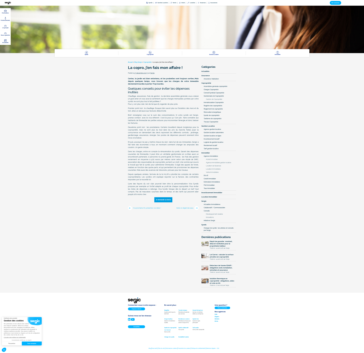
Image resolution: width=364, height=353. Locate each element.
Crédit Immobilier (210, 179)
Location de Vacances (213, 166)
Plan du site (161, 348)
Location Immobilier (209, 197)
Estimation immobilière (212, 182)
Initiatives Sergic (209, 220)
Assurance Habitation (211, 79)
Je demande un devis (163, 200)
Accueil (130, 62)
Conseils (207, 211)
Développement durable (214, 214)
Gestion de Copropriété (214, 99)
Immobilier (205, 153)
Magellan (166, 310)
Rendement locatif (210, 145)
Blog (150, 348)
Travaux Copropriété (211, 122)
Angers (217, 316)
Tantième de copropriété (212, 118)
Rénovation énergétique (212, 112)
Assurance (205, 76)
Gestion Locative (208, 126)
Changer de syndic (169, 337)
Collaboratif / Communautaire (214, 208)
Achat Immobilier (212, 159)
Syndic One (196, 319)
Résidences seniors (184, 319)
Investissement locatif (212, 139)
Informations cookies (171, 348)
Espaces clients (136, 309)
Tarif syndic (196, 327)
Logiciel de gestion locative (213, 142)
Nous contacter (222, 308)
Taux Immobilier (209, 188)
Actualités (205, 71)
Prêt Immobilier (209, 185)
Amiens (217, 319)
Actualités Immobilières (212, 204)
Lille (216, 314)
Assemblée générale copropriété (215, 86)
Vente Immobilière (212, 172)
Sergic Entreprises (198, 310)
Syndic (204, 225)
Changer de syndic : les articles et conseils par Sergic (219, 229)
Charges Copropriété (211, 89)
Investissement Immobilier (211, 193)
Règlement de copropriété (213, 109)
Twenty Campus (182, 310)
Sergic (203, 201)
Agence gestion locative (212, 129)
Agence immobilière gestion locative (218, 162)
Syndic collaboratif (183, 327)
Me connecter (335, 3)
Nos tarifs (154, 348)
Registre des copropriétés (213, 106)
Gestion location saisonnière (214, 132)
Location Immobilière (213, 169)
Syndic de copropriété (211, 115)
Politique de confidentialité (198, 348)
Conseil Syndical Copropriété (214, 93)
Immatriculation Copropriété (214, 102)
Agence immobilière (211, 156)
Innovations (210, 217)
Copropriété (147, 62)
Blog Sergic (138, 62)
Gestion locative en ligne (212, 136)
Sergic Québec (168, 319)
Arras (216, 321)
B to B (206, 175)
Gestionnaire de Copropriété (214, 96)
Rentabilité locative (183, 337)
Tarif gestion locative (211, 149)
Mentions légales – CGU (212, 348)
